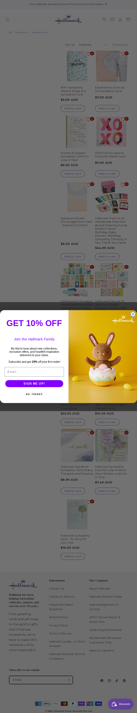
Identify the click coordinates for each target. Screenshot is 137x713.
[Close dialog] (133, 314)
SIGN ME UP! (34, 383)
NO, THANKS (34, 394)
